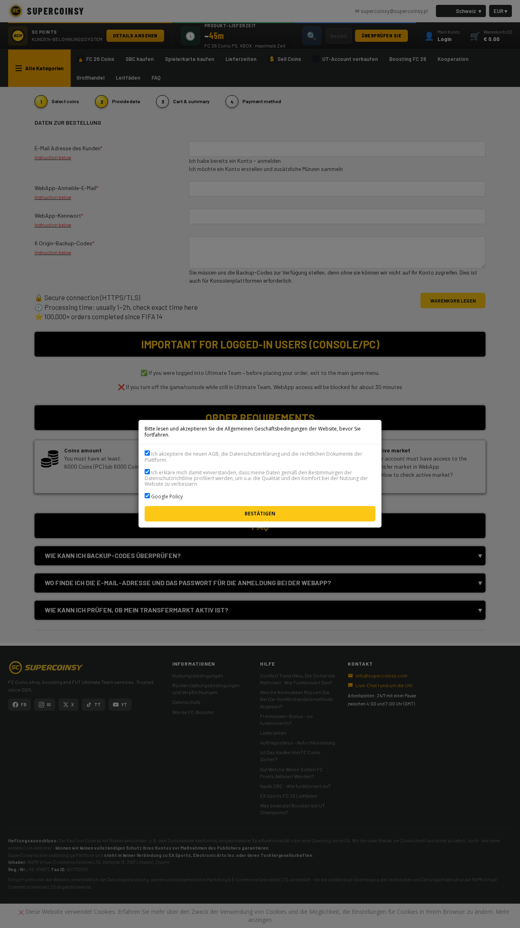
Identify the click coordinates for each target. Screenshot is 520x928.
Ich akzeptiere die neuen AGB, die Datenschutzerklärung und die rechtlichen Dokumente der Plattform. (253, 456)
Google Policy (167, 496)
